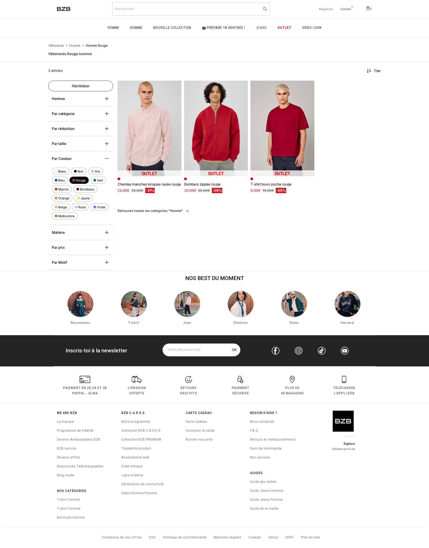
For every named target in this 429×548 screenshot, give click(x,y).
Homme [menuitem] (136, 27)
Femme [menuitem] (113, 27)
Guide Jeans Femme (266, 499)
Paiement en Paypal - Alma (85, 390)
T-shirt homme (69, 508)
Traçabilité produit (136, 448)
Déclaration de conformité (142, 484)
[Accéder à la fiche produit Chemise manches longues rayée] (149, 128)
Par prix (58, 247)
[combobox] (191, 9)
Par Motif (59, 262)
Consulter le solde (200, 430)
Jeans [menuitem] (261, 27)
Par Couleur (62, 158)
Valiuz (273, 537)
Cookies (254, 537)
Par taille (59, 143)
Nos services (260, 457)
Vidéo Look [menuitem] (312, 27)
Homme (58, 98)
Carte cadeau (196, 421)
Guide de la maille (264, 508)
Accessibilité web (135, 457)
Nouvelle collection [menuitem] (172, 27)
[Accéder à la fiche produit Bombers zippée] (216, 128)
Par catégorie (63, 113)
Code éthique (132, 466)
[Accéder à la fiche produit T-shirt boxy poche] (282, 128)
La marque (65, 421)
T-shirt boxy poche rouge (271, 184)
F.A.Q (254, 430)
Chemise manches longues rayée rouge (149, 184)
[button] (60, 171)
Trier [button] (377, 71)
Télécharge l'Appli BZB (344, 390)
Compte (345, 9)
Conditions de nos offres (122, 537)
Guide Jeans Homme (266, 490)
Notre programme (135, 421)
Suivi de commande (266, 448)
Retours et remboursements (273, 439)
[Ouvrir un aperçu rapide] (176, 86)
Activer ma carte (199, 439)
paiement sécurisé (240, 390)
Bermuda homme (71, 517)
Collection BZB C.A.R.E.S (141, 430)
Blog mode (65, 475)
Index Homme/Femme (139, 493)
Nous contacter (262, 421)
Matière (58, 232)
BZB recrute (66, 448)
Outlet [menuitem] (284, 27)
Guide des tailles (263, 481)
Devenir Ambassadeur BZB (78, 439)
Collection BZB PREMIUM (141, 439)
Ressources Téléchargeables (80, 466)
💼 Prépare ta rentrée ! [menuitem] (223, 27)
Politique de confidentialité (185, 537)
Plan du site (310, 537)
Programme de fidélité (75, 430)
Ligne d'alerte (132, 475)
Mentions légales (227, 537)
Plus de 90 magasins (292, 390)
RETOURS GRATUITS (188, 390)
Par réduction (63, 128)
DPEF (290, 537)
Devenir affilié (68, 457)
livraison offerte (137, 390)
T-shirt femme (68, 499)
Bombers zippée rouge (202, 184)
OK (234, 350)
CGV (152, 537)
